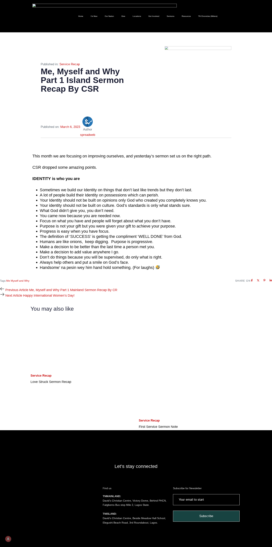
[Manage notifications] (8, 539)
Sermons (170, 16)
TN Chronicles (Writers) (207, 16)
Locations (137, 16)
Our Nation (109, 16)
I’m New (94, 16)
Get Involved (153, 16)
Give (123, 16)
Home (80, 16)
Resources (186, 16)
